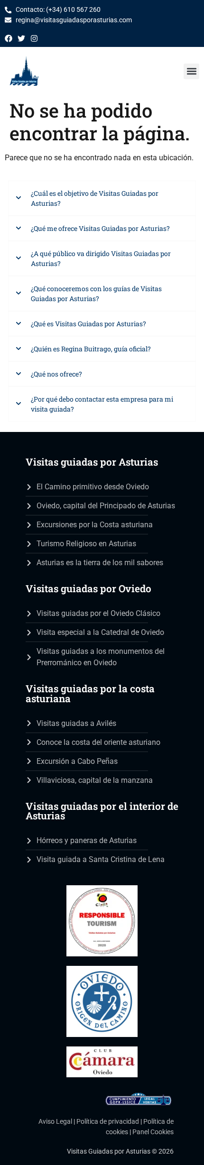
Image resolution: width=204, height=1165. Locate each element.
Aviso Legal (55, 1122)
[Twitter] (21, 38)
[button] (191, 71)
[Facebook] (8, 38)
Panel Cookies (153, 1132)
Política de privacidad (107, 1122)
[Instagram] (34, 38)
